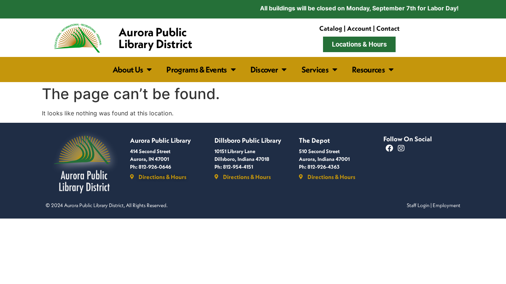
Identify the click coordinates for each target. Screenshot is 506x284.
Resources (368, 69)
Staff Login (418, 205)
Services (315, 69)
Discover (264, 69)
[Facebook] (389, 148)
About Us (128, 69)
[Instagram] (401, 148)
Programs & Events (196, 69)
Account (359, 28)
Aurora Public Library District (155, 37)
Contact (388, 28)
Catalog (330, 28)
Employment (446, 205)
